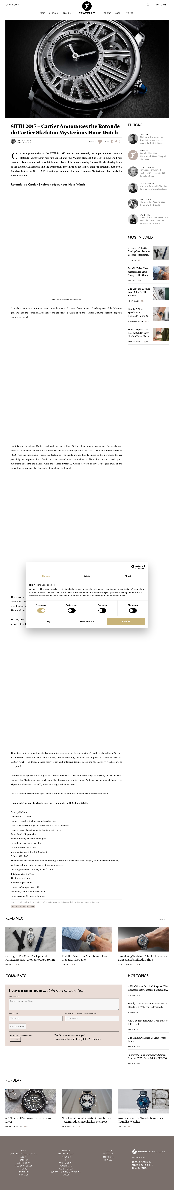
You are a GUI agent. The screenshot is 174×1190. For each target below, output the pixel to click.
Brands (67, 13)
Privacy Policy (139, 1168)
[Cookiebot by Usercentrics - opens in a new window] (133, 567)
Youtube (108, 1160)
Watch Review (66, 1169)
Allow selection (87, 621)
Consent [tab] (46, 576)
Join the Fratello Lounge (24, 1153)
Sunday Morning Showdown (66, 1172)
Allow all (126, 621)
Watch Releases (18, 906)
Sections (53, 13)
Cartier (30, 906)
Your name (13, 1014)
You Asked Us (66, 1163)
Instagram (108, 1157)
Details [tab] (87, 576)
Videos (129, 13)
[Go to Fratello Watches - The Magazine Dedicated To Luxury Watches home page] (87, 2)
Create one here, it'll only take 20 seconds (78, 1039)
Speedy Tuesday (66, 1153)
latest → (164, 919)
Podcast (107, 13)
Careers (24, 1160)
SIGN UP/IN (161, 5)
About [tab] (128, 576)
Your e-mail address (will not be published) (81, 1014)
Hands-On (66, 1157)
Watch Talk (66, 1166)
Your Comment (14, 997)
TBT (65, 1160)
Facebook (108, 1153)
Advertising (23, 1163)
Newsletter (23, 1172)
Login (15, 1039)
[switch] (72, 610)
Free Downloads (23, 1166)
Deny (48, 621)
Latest (42, 13)
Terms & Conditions (142, 1165)
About (118, 13)
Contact (23, 1175)
